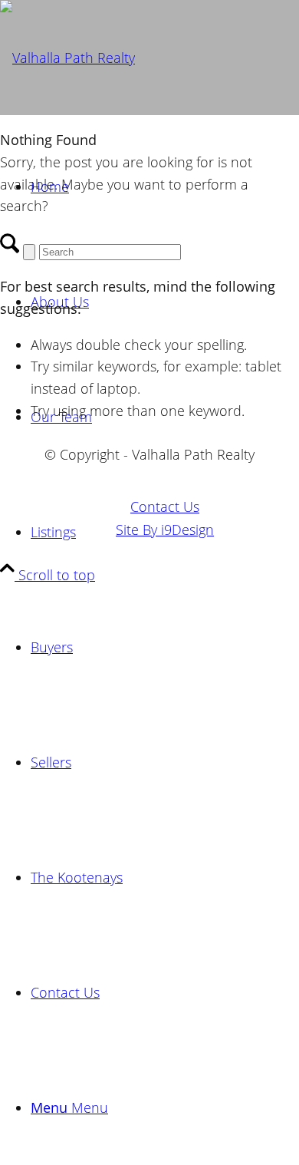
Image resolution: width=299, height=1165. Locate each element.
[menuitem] (165, 647)
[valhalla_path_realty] (67, 57)
